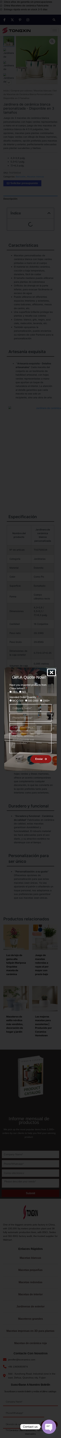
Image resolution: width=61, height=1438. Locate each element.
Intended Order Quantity (23, 697)
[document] (30, 719)
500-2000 (33, 700)
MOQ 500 (17, 700)
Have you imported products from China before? (28, 686)
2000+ (46, 700)
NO (24, 691)
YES (14, 691)
